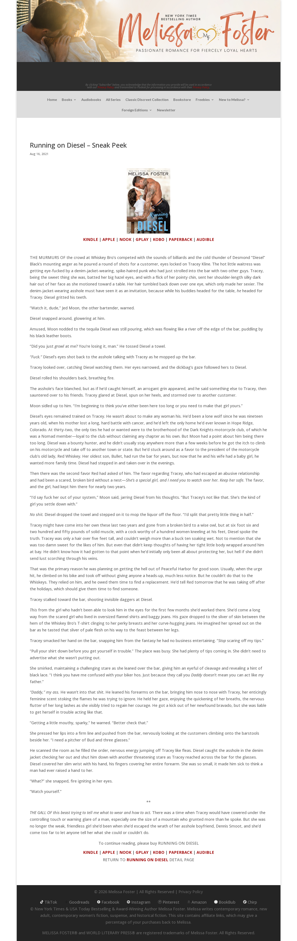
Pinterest (171, 902)
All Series (113, 100)
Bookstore (182, 100)
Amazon (199, 902)
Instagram (140, 902)
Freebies (203, 100)
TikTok (51, 902)
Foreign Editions (135, 110)
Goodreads (79, 902)
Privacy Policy (106, 87)
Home (52, 100)
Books (67, 100)
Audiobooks (91, 100)
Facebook (110, 902)
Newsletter (166, 110)
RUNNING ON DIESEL (147, 859)
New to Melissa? (232, 100)
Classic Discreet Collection (147, 100)
